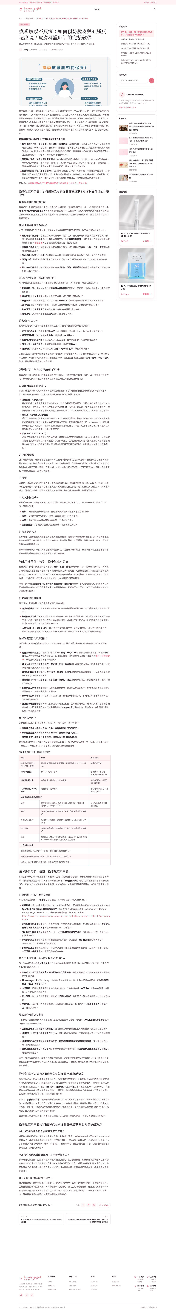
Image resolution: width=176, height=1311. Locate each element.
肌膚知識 (72, 1281)
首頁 (20, 18)
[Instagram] (21, 1295)
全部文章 (94, 1281)
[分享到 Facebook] (83, 1205)
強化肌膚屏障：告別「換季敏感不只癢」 (136, 43)
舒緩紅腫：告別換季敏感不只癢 (132, 39)
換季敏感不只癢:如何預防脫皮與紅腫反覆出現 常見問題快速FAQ (136, 61)
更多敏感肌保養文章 (126, 107)
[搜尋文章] (154, 9)
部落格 (146, 2)
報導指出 (38, 242)
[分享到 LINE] (88, 1205)
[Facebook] (27, 1295)
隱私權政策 (116, 1285)
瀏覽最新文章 (120, 1248)
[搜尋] (151, 80)
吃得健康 (72, 1285)
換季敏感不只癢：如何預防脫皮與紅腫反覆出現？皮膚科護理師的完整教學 (137, 33)
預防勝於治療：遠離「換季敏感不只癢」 (136, 48)
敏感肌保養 (29, 18)
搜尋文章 (94, 1285)
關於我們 (154, 2)
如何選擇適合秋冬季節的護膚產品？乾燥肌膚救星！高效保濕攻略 (57, 183)
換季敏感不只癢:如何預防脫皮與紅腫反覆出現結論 (136, 54)
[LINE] (32, 1295)
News (50, 1281)
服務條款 (115, 1281)
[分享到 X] (94, 1205)
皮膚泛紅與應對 (75, 1289)
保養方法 (51, 1285)
